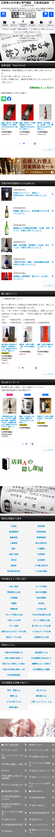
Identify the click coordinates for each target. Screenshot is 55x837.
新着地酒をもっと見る (42, 87)
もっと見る (48, 150)
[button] (3, 14)
